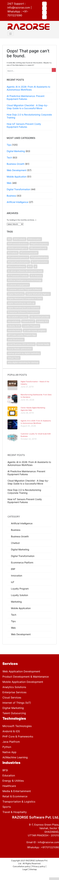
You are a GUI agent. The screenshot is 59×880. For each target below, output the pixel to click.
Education (8, 775)
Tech (9, 157)
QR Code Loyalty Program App (22, 335)
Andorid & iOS (11, 731)
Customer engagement (18, 284)
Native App (9, 752)
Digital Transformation (18, 189)
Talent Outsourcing (14, 713)
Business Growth (15, 163)
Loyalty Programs (31, 326)
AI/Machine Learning (15, 757)
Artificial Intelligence (17, 202)
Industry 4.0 (42, 321)
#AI (9, 239)
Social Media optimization (20, 348)
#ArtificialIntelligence (17, 248)
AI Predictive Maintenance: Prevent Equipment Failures (25, 97)
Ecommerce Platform (22, 562)
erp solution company (18, 316)
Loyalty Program (20, 588)
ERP (13, 569)
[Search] (54, 70)
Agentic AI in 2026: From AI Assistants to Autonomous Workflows (28, 88)
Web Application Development (21, 671)
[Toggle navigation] (10, 34)
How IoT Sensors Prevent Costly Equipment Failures (24, 125)
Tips (9, 144)
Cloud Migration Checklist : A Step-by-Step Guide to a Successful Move (27, 107)
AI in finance (36, 275)
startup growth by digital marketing (24, 353)
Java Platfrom (11, 741)
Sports (6, 806)
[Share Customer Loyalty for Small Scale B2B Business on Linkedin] (25, 878)
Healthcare (9, 786)
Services (10, 664)
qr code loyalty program (35, 330)
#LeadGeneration (40, 262)
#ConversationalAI (28, 253)
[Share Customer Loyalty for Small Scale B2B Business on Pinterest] (34, 878)
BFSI (5, 770)
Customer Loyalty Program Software (24, 289)
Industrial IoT (28, 321)
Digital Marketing (16, 151)
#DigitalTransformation (18, 262)
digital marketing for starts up (21, 303)
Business (11, 195)
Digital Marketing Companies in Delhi (25, 298)
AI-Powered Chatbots (18, 275)
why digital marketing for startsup (23, 362)
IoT (12, 582)
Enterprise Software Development (23, 312)
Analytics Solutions (14, 687)
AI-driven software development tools (25, 271)
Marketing (16, 601)
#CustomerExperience (18, 257)
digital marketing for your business (23, 307)
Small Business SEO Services (21, 344)
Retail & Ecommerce (14, 796)
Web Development (16, 170)
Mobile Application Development (22, 681)
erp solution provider (39, 316)
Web (9, 183)
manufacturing (14, 330)
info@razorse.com (18, 7)
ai (35, 266)
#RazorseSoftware (16, 266)
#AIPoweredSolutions (18, 243)
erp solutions (14, 321)
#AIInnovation (34, 239)
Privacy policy (39, 866)
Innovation (16, 575)
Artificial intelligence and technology (24, 280)
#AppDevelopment (39, 243)
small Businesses (15, 339)
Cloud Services (11, 697)
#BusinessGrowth (38, 248)
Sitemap (33, 869)
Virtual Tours (13, 358)
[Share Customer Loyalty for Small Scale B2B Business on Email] (44, 878)
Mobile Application (16, 176)
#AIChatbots (19, 239)
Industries (11, 763)
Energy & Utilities (13, 780)
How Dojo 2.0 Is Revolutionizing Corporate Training (24, 491)
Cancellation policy (22, 866)
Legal (25, 869)
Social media (43, 344)
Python (6, 747)
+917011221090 (50, 847)
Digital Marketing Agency (38, 294)
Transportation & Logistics (18, 801)
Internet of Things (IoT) (16, 702)
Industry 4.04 (14, 326)
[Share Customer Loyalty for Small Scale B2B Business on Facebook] (5, 878)
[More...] (54, 878)
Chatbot (15, 543)
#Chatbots (13, 253)
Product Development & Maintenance (25, 676)
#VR (30, 266)
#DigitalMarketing (39, 257)
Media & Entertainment (16, 791)
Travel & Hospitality (14, 812)
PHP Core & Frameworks (17, 736)
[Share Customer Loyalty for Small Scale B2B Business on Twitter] (15, 878)
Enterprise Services (14, 692)
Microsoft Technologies (17, 726)
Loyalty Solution (19, 595)
